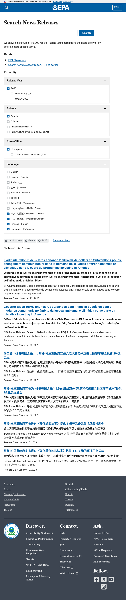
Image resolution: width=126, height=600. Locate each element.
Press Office (14, 141)
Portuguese (9, 505)
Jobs (62, 544)
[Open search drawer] (7, 7)
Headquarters (15, 241)
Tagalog (8, 510)
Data (62, 533)
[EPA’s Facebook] (96, 579)
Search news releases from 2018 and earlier (33, 65)
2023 (44, 241)
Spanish (69, 484)
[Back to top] (117, 591)
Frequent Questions (105, 556)
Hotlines (98, 544)
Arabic (7, 489)
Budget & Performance (39, 539)
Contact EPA (101, 533)
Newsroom (66, 550)
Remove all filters (61, 241)
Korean (69, 499)
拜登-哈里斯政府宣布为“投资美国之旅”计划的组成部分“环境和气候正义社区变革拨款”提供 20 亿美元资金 (63, 391)
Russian (69, 505)
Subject (11, 108)
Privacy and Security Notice (38, 578)
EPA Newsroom (17, 60)
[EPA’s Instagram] (104, 587)
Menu (117, 7)
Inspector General (70, 539)
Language (13, 164)
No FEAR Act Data (37, 564)
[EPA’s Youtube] (111, 579)
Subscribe (65, 561)
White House (67, 573)
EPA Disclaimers (103, 539)
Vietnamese (71, 510)
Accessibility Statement (39, 533)
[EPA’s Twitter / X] (104, 579)
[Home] (61, 7)
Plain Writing (34, 570)
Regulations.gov (69, 556)
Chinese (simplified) (76, 489)
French (69, 494)
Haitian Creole (11, 499)
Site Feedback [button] (101, 561)
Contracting (33, 544)
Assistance (9, 484)
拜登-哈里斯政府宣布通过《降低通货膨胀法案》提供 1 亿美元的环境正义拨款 (54, 451)
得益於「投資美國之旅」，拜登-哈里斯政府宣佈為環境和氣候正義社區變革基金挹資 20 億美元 (62, 355)
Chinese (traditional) (15, 494)
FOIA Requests (102, 550)
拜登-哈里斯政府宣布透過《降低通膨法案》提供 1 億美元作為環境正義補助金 (54, 424)
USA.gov (65, 567)
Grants (31, 241)
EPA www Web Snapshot (35, 552)
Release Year (14, 80)
